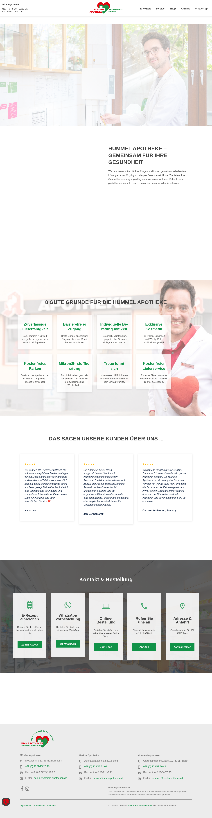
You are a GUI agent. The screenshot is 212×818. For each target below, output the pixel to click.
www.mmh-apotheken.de (140, 805)
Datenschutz (39, 805)
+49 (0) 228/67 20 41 (154, 766)
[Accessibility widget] (6, 802)
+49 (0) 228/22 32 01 (95, 766)
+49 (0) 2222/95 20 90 (37, 766)
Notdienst (51, 805)
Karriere (185, 8)
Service (160, 8)
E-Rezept (145, 8)
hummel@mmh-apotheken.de (168, 778)
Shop (172, 8)
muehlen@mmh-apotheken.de (50, 778)
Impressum (25, 805)
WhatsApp (201, 8)
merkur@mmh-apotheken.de (108, 778)
